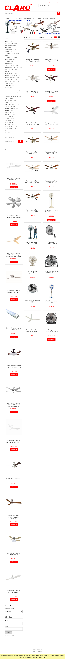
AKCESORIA (8, 116)
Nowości (7, 130)
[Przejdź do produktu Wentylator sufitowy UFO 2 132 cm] (51, 171)
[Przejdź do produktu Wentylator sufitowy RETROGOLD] (32, 142)
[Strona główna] (18, 7)
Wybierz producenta (9, 608)
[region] (32, 27)
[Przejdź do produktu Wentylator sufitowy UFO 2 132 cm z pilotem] (32, 200)
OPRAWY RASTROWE (10, 92)
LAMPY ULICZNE (9, 94)
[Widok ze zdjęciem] (55, 37)
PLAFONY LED (8, 114)
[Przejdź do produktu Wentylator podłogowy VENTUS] (32, 290)
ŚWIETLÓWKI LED (9, 69)
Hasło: (6, 626)
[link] (32, 27)
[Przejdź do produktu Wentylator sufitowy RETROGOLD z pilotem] (32, 49)
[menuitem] (9, 18)
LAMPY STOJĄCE (9, 128)
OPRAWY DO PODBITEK (11, 75)
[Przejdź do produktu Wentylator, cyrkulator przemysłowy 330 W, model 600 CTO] (51, 320)
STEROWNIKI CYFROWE (11, 57)
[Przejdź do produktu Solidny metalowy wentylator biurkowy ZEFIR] (32, 261)
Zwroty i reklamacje (37, 651)
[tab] (30, 33)
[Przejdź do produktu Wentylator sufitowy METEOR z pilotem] (32, 113)
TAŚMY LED (8, 86)
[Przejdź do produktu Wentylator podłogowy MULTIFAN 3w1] (51, 261)
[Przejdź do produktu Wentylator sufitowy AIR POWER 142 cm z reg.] (32, 320)
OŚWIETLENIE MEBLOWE (11, 96)
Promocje (7, 132)
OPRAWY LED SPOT (10, 108)
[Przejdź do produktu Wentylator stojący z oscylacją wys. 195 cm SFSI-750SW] (32, 232)
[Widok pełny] (59, 37)
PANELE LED (8, 112)
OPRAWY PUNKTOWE (10, 77)
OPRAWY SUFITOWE (10, 81)
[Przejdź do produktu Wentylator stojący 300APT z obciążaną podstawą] (51, 200)
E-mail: (6, 620)
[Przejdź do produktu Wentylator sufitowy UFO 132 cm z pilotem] (32, 171)
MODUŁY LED (8, 88)
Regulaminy (35, 647)
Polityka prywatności (37, 649)
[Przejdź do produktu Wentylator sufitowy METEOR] (51, 81)
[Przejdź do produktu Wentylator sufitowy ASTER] (51, 49)
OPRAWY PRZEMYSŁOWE (11, 90)
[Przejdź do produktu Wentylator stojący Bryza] (51, 291)
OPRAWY (7, 110)
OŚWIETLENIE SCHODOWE (12, 67)
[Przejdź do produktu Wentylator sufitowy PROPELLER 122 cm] (51, 113)
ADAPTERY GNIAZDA (10, 106)
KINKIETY (7, 102)
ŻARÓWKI (7, 84)
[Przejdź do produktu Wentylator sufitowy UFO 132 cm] (51, 142)
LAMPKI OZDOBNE (9, 79)
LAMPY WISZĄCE (9, 73)
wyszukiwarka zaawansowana (16, 144)
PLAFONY (7, 71)
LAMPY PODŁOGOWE (10, 104)
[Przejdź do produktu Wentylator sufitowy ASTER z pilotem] (32, 81)
